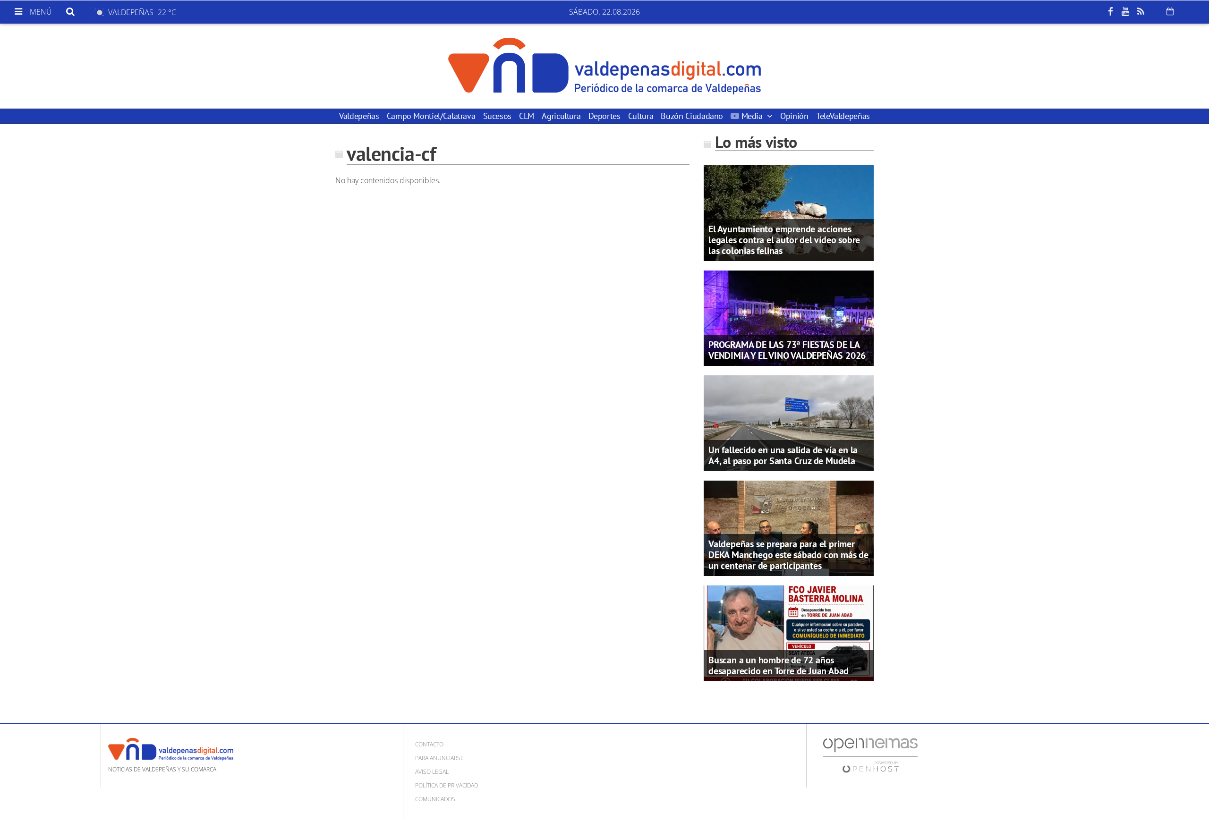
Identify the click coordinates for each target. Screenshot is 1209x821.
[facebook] (1110, 11)
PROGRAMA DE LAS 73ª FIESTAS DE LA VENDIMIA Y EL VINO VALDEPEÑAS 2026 (787, 350)
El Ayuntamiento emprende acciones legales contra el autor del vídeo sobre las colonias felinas (784, 240)
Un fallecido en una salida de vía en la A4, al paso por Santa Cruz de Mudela (783, 455)
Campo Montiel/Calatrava (431, 115)
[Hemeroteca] (1170, 11)
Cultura (640, 115)
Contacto (429, 744)
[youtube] (1125, 11)
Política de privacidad (446, 785)
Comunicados (435, 799)
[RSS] (1140, 11)
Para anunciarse (439, 758)
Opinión (794, 115)
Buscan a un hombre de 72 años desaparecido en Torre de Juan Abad (778, 665)
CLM (526, 115)
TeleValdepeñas (843, 115)
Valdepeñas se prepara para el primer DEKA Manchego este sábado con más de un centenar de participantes (788, 555)
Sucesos (497, 115)
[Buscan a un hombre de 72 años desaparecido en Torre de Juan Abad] (789, 632)
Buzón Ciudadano (692, 115)
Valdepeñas (359, 115)
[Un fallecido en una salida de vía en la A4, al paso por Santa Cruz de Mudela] (789, 422)
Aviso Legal (432, 772)
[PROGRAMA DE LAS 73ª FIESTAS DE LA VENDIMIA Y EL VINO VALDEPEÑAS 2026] (789, 317)
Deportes (604, 115)
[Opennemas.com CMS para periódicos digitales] (870, 755)
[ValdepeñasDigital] (604, 66)
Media (752, 115)
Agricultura (561, 115)
